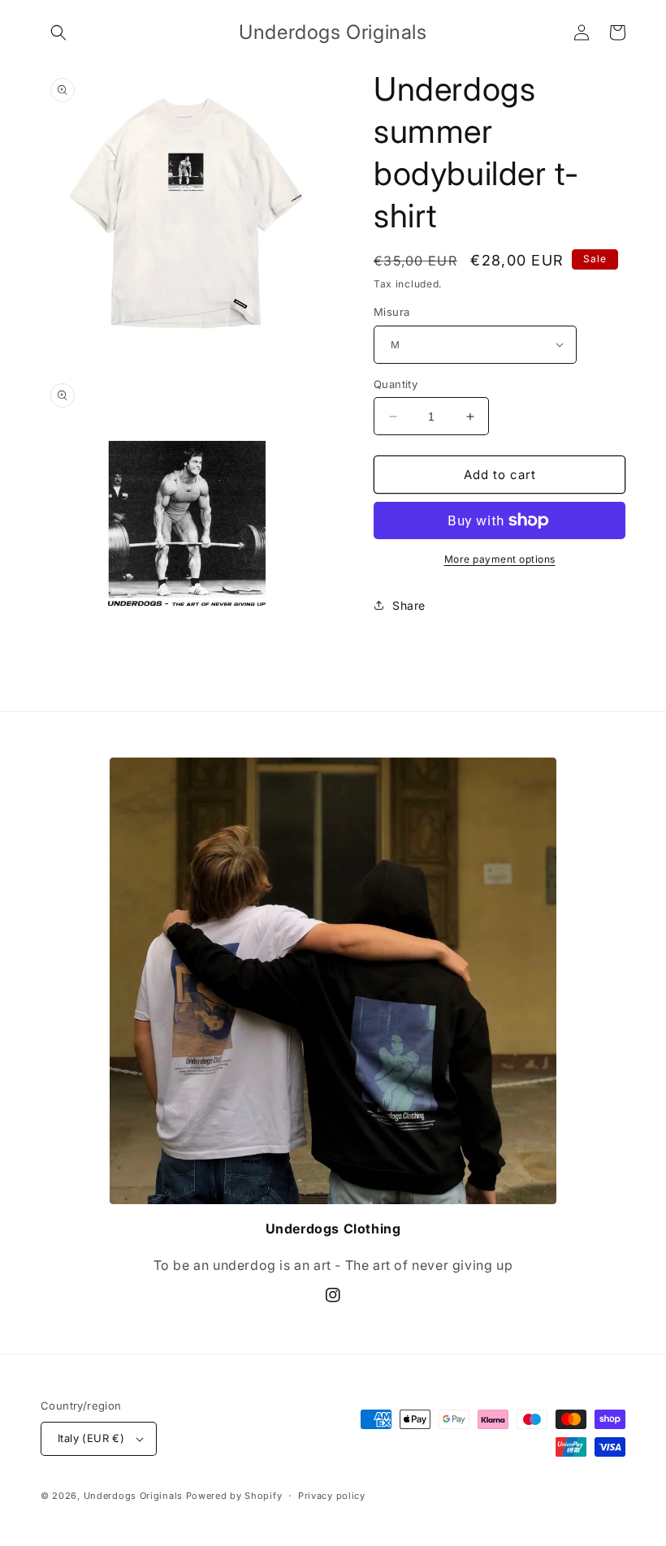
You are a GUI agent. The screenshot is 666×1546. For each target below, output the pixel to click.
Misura (391, 311)
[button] (58, 32)
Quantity (395, 384)
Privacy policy (331, 1495)
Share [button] (409, 605)
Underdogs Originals (133, 1495)
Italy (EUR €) (91, 1438)
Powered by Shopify (234, 1495)
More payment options (500, 559)
